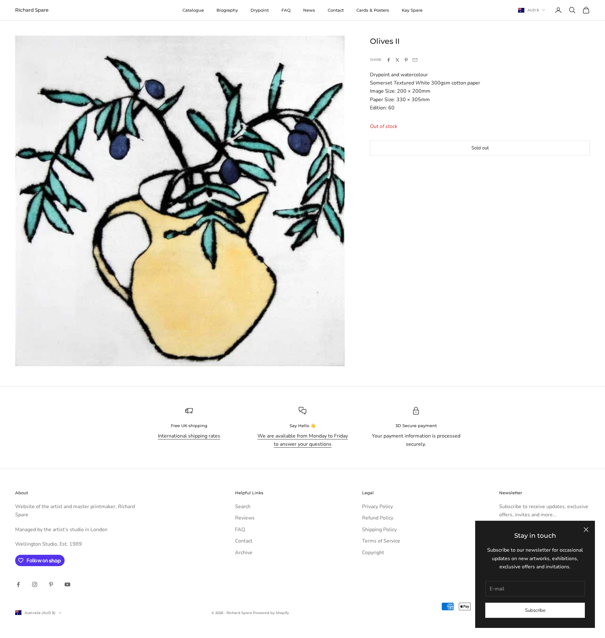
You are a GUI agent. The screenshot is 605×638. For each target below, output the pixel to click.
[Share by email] (415, 59)
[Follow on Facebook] (18, 584)
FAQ (286, 10)
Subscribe (535, 610)
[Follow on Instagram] (35, 584)
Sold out (480, 148)
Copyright (373, 552)
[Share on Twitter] (397, 59)
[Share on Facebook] (388, 59)
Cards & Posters (372, 10)
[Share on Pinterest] (406, 59)
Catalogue (193, 10)
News (309, 10)
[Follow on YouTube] (67, 584)
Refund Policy (377, 517)
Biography (227, 10)
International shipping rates (189, 435)
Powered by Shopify (271, 613)
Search (243, 506)
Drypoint (260, 10)
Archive (243, 552)
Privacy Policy (377, 506)
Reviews (245, 517)
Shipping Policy (379, 529)
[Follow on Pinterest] (51, 584)
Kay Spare (412, 10)
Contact (336, 10)
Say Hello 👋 (302, 425)
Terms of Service (381, 540)
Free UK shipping (189, 425)
